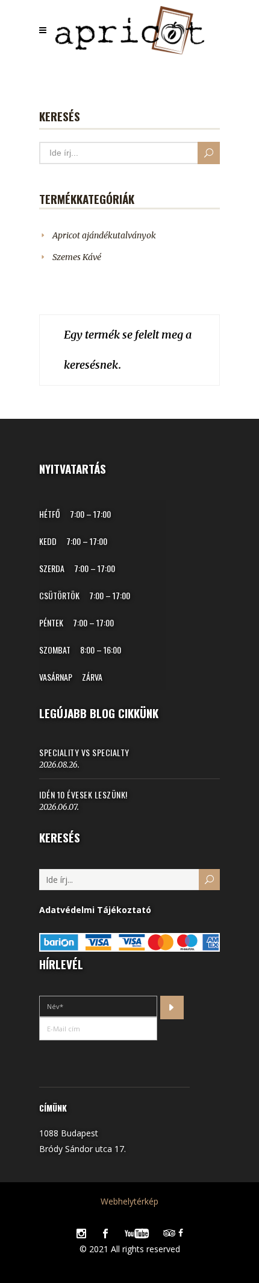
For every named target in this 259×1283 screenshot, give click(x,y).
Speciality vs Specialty (84, 752)
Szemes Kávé (76, 257)
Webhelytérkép (129, 1201)
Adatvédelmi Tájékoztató (95, 909)
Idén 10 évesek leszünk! (83, 794)
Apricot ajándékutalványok (104, 235)
